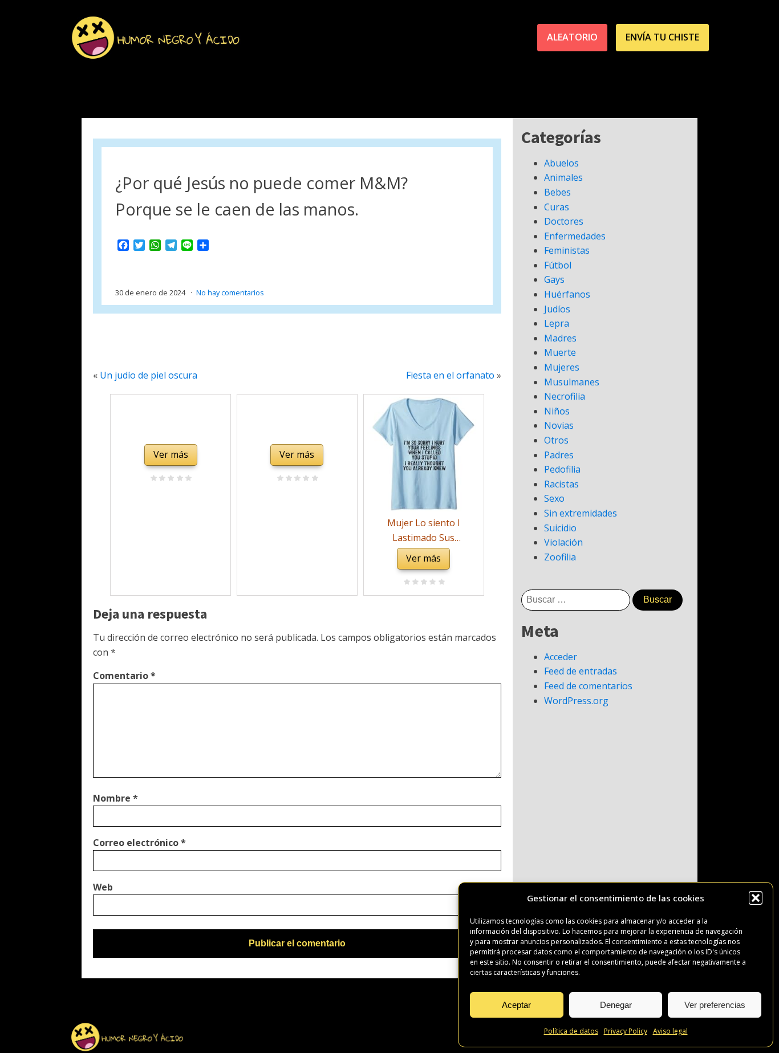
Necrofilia (564, 396)
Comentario (124, 675)
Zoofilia (560, 557)
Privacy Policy (625, 1031)
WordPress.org (576, 700)
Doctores (563, 221)
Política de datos (571, 1031)
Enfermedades (575, 236)
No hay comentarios (230, 292)
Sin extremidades (580, 513)
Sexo (554, 498)
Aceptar (516, 1005)
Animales (563, 177)
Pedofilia (562, 469)
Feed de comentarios (588, 686)
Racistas (561, 484)
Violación (563, 542)
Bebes (557, 192)
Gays (554, 279)
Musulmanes (571, 382)
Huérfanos (567, 294)
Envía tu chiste (662, 37)
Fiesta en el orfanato (450, 375)
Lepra (556, 323)
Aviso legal (670, 1031)
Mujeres (561, 367)
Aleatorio (572, 37)
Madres (560, 338)
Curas (556, 207)
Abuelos (561, 163)
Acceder (560, 656)
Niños (557, 411)
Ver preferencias (714, 1005)
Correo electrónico (139, 842)
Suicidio (560, 528)
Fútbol (557, 265)
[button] (755, 898)
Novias (559, 425)
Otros (556, 440)
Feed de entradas (580, 671)
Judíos (557, 309)
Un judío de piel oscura (148, 375)
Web (103, 887)
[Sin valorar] (186, 479)
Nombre (115, 798)
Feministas (567, 250)
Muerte (560, 352)
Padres (559, 455)
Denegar (616, 1005)
